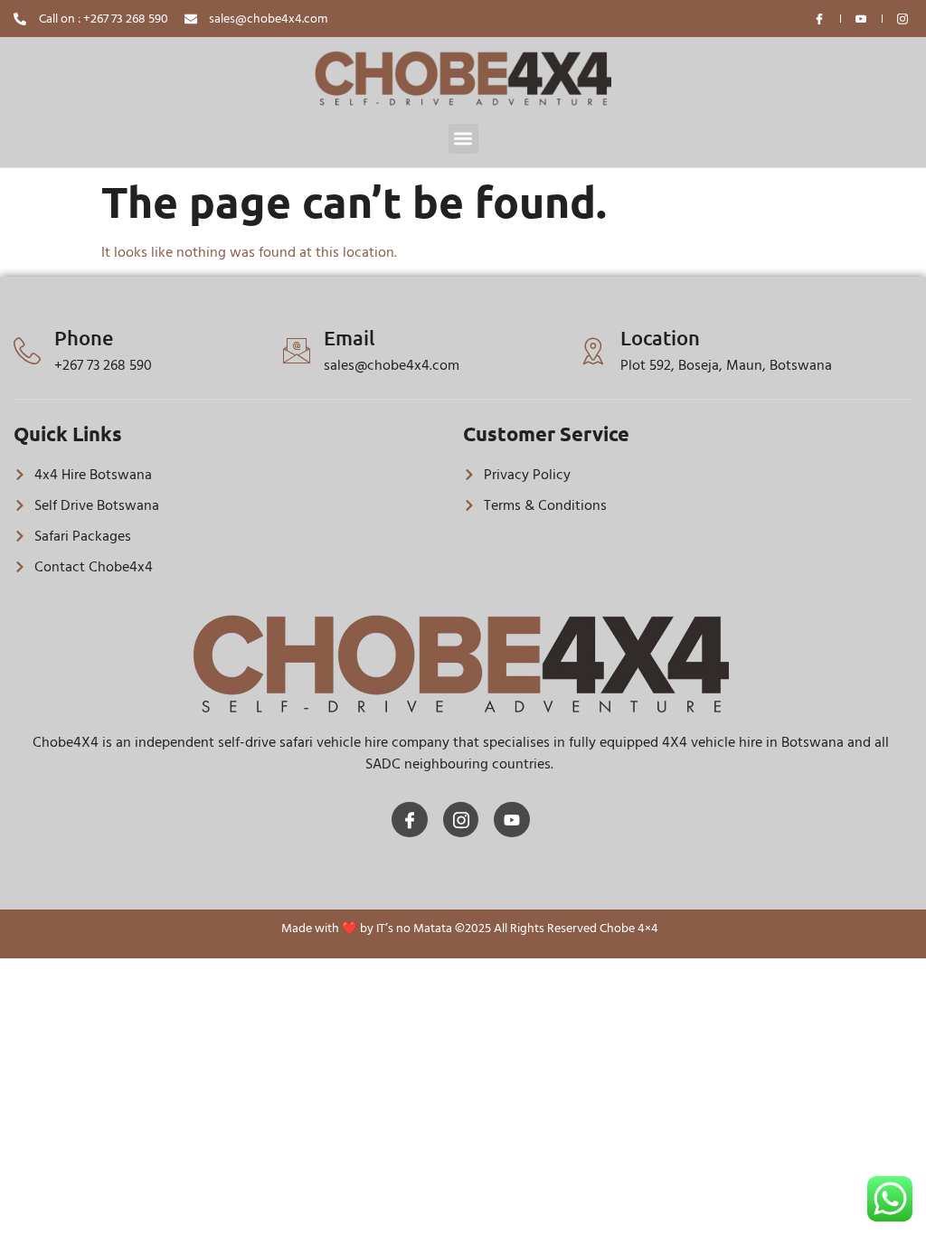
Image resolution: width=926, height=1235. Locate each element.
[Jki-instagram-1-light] (461, 820)
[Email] (296, 350)
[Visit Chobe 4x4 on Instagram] (903, 19)
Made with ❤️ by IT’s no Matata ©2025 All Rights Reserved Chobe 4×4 (469, 928)
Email (349, 337)
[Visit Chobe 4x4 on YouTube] (862, 19)
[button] (463, 139)
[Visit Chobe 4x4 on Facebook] (820, 19)
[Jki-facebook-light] (410, 820)
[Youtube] (512, 820)
